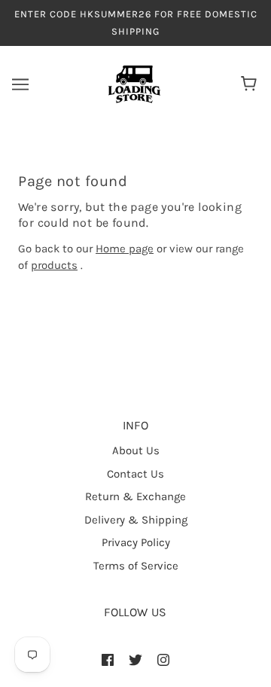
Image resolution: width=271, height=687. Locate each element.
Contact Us (135, 474)
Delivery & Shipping (135, 520)
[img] (107, 659)
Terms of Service (135, 565)
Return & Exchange (135, 496)
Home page (125, 248)
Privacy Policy (136, 542)
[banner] (134, 83)
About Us (136, 450)
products (54, 265)
